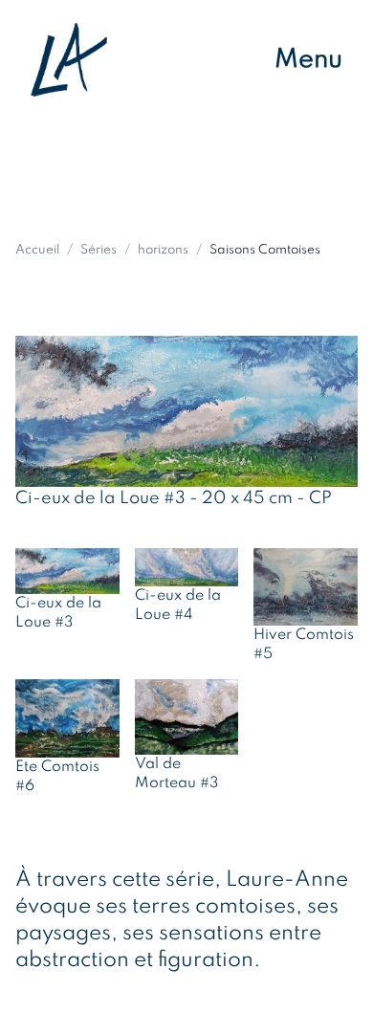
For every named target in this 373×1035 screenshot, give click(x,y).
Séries (98, 250)
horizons (163, 250)
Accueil (37, 250)
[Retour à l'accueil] (69, 60)
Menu (308, 60)
